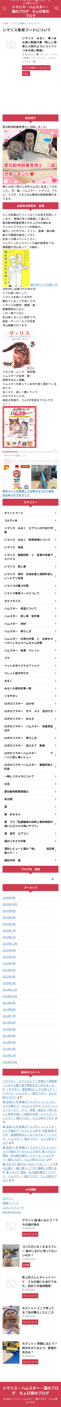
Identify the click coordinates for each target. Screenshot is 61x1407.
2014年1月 (9, 1055)
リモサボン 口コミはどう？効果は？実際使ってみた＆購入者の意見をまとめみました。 (30, 1083)
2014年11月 (10, 990)
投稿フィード (11, 1203)
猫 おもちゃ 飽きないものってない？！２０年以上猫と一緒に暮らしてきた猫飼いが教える (30, 1166)
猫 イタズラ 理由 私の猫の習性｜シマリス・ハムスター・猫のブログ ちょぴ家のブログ (29, 1155)
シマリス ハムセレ (46, 58)
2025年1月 (9, 930)
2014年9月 (9, 1003)
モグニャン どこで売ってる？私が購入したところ (38, 1310)
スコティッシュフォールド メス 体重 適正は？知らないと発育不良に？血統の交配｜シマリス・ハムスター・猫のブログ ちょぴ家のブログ (30, 1112)
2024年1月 (9, 937)
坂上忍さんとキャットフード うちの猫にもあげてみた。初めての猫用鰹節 (39, 1281)
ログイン (8, 1198)
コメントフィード (13, 1207)
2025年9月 (9, 911)
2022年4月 (9, 963)
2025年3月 (9, 917)
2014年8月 (9, 1009)
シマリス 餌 (28, 61)
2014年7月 (9, 1016)
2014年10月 (10, 996)
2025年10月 (10, 904)
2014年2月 (9, 1049)
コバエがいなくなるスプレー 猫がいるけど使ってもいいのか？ (39, 1250)
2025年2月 (9, 924)
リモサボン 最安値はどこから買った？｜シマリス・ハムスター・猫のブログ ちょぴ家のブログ (30, 1093)
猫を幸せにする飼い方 (43, 285)
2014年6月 (9, 1022)
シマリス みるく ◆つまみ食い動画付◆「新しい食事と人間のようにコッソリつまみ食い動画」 (39, 44)
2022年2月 (9, 976)
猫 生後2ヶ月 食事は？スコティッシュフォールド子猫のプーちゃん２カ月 (30, 1104)
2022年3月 (9, 970)
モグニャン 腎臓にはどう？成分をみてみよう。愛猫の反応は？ (39, 1347)
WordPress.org (12, 1212)
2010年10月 (10, 1062)
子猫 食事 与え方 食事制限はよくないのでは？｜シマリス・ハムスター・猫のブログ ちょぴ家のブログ (30, 1137)
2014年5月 (9, 1029)
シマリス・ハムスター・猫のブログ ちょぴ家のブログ (30, 11)
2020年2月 (9, 983)
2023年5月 (9, 957)
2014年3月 (9, 1042)
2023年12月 (10, 944)
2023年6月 (9, 950)
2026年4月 (9, 898)
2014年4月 (9, 1036)
